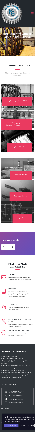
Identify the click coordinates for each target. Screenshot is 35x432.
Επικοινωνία (7, 247)
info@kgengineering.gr (16, 402)
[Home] (11, 13)
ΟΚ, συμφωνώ (11, 425)
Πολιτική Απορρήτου (27, 425)
